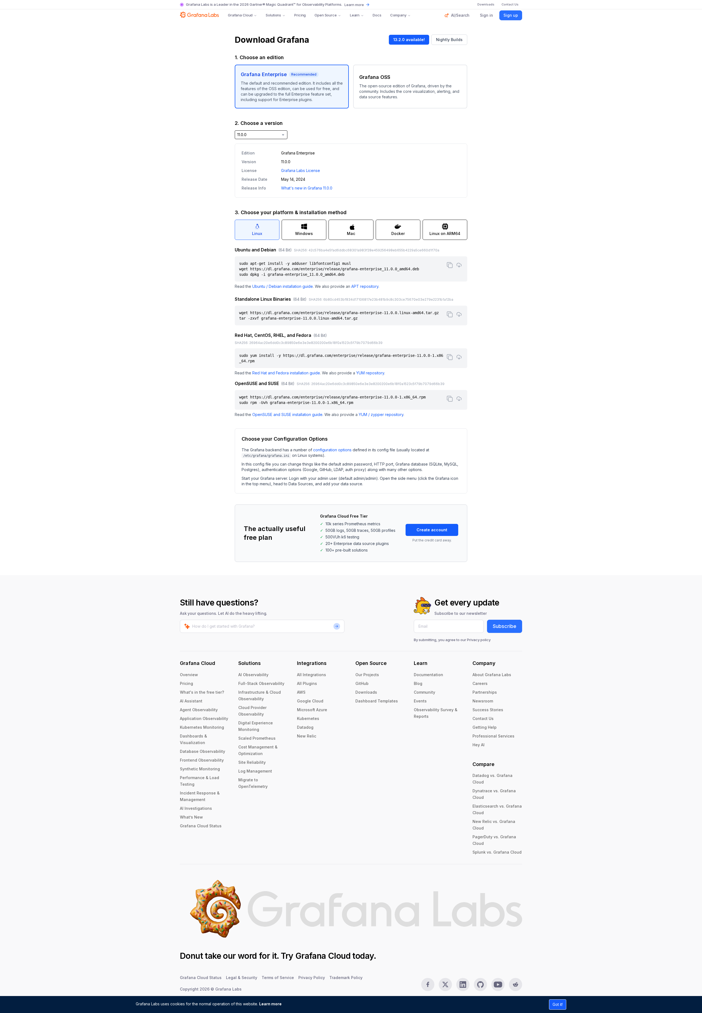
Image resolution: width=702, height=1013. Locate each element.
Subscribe (504, 626)
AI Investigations (196, 808)
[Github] (480, 984)
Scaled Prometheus (257, 738)
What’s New (191, 817)
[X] (445, 984)
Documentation (428, 674)
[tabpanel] (351, 331)
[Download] (459, 265)
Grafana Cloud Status (201, 825)
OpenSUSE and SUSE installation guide (287, 414)
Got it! (558, 1004)
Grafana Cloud (240, 15)
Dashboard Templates (376, 701)
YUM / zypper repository (381, 414)
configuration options (332, 449)
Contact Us (483, 718)
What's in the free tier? (202, 692)
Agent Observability (199, 709)
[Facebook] (427, 984)
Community (424, 692)
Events (420, 701)
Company (398, 15)
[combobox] (261, 134)
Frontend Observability (202, 760)
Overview (189, 674)
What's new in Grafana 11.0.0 (306, 188)
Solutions (273, 15)
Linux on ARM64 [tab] (444, 233)
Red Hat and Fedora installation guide (286, 373)
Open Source (326, 15)
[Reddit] (515, 984)
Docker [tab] (398, 233)
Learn (355, 15)
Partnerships (484, 692)
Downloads (366, 692)
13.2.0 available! (409, 39)
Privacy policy (479, 640)
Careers (480, 683)
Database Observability (202, 751)
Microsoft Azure (312, 709)
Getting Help (484, 727)
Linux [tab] (257, 233)
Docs (377, 15)
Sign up (510, 15)
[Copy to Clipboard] (449, 265)
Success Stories (487, 709)
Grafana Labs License (300, 170)
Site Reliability (252, 762)
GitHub (362, 683)
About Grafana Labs (491, 674)
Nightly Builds (449, 39)
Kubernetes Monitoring (202, 727)
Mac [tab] (351, 233)
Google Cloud (310, 701)
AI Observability (253, 674)
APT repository (364, 286)
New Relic (306, 736)
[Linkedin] (462, 984)
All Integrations (311, 674)
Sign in (486, 15)
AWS (301, 692)
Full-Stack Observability (261, 683)
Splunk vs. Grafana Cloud (497, 852)
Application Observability (204, 718)
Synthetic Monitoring (200, 769)
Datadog (305, 727)
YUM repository (370, 373)
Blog (418, 683)
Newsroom (482, 701)
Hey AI (478, 744)
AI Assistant (191, 701)
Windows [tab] (304, 233)
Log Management (255, 771)
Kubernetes (308, 718)
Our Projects (367, 674)
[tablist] (351, 230)
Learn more (270, 1003)
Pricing (300, 15)
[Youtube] (498, 984)
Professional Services (493, 736)
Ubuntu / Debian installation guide (282, 286)
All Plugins (307, 683)
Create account (432, 529)
